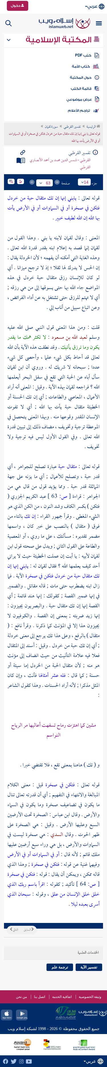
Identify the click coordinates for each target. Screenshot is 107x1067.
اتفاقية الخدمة (62, 997)
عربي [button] (92, 6)
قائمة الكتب (81, 89)
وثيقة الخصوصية (90, 997)
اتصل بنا (39, 997)
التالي (15, 930)
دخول (16, 6)
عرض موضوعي (79, 99)
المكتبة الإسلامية (59, 39)
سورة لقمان (51, 127)
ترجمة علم (60, 967)
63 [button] (48, 183)
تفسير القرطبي (72, 127)
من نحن (21, 997)
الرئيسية (91, 127)
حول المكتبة (80, 78)
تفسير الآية (88, 967)
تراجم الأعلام (79, 111)
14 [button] (86, 182)
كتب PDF (83, 55)
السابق (27, 930)
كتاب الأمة (81, 66)
